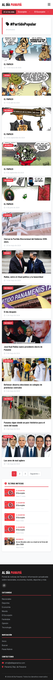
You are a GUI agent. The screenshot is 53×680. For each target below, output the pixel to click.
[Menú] (49, 4)
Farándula (6, 619)
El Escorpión (20, 12)
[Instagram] (4, 585)
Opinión (5, 623)
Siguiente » (34, 474)
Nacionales (6, 599)
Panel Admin (7, 649)
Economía (6, 607)
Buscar (5, 645)
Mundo (5, 611)
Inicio (4, 641)
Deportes (6, 603)
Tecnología (6, 627)
